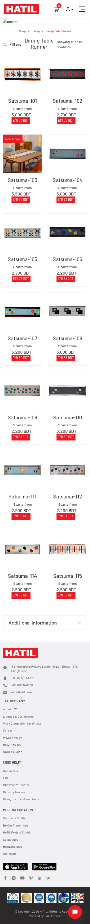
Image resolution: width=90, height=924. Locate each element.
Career (7, 730)
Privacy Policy (12, 737)
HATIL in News (12, 846)
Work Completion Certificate (22, 723)
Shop (22, 31)
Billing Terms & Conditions (21, 799)
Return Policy (12, 744)
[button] (82, 9)
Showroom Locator (16, 784)
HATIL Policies (12, 751)
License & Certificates (18, 716)
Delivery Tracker (14, 792)
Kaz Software (53, 916)
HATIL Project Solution (18, 832)
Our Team (9, 853)
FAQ (5, 777)
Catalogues (10, 839)
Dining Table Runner (58, 31)
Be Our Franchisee (15, 825)
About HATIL (11, 709)
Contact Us (10, 771)
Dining (36, 31)
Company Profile (14, 818)
